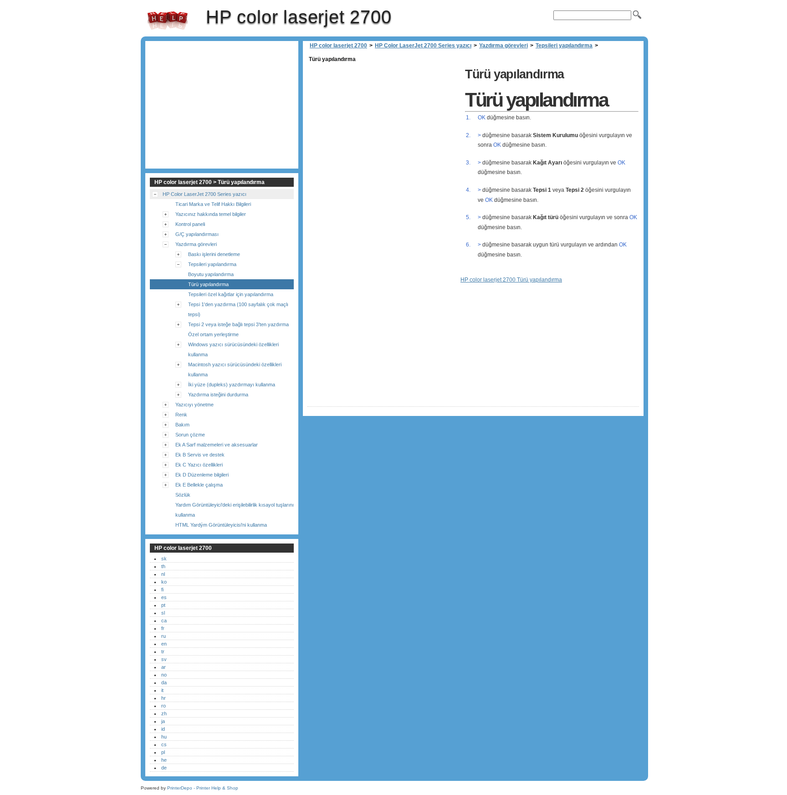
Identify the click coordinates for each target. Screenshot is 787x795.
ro (163, 705)
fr (162, 628)
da (164, 682)
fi (162, 589)
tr (162, 651)
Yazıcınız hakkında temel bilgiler (210, 214)
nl (163, 574)
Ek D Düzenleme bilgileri (202, 474)
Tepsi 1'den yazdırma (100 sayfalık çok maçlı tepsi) (238, 309)
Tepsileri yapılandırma (564, 45)
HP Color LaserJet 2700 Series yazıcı (423, 45)
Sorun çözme (190, 434)
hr (163, 698)
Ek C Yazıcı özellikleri (199, 464)
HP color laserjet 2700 (168, 20)
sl (163, 612)
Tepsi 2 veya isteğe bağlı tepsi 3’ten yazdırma (238, 324)
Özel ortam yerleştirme (213, 334)
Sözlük (182, 495)
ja (163, 721)
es (164, 597)
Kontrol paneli (190, 224)
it (162, 690)
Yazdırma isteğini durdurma (218, 394)
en (164, 643)
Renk (181, 414)
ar (163, 667)
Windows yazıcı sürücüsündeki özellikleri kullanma (233, 349)
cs (164, 744)
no (164, 674)
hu (164, 736)
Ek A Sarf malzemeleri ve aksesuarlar (216, 444)
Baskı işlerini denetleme (214, 254)
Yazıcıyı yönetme (194, 404)
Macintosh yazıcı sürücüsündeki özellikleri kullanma (234, 369)
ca (164, 620)
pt (163, 605)
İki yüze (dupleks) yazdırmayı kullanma (231, 384)
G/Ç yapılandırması (197, 234)
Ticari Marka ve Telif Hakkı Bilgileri (213, 204)
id (163, 729)
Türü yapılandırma (208, 284)
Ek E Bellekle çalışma (199, 484)
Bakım (182, 424)
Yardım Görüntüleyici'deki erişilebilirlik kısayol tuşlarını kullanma (234, 510)
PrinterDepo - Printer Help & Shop (202, 787)
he (164, 760)
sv (164, 659)
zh (164, 713)
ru (163, 636)
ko (164, 582)
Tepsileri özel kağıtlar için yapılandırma (230, 294)
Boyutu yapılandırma (211, 274)
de (164, 767)
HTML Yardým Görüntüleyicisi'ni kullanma (221, 525)
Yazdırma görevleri (503, 45)
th (163, 566)
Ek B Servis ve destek (200, 454)
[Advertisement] (383, 128)
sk (164, 558)
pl (163, 752)
